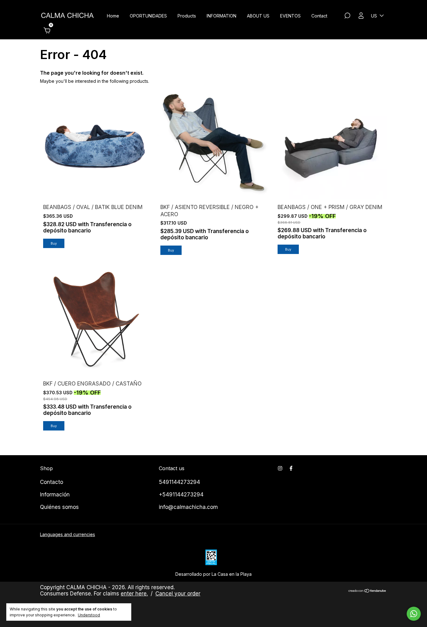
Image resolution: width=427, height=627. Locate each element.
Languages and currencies (67, 534)
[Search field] (347, 16)
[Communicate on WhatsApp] (414, 614)
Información (55, 494)
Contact (319, 15)
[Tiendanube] (367, 591)
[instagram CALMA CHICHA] (280, 468)
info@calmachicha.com (188, 507)
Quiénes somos (59, 507)
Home (113, 15)
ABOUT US (258, 15)
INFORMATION (221, 15)
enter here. (134, 593)
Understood (89, 615)
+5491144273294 (181, 494)
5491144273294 (179, 482)
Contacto (51, 482)
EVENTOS (290, 15)
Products (187, 15)
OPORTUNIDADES (148, 15)
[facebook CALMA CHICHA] (291, 468)
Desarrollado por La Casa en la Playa (213, 574)
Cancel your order (177, 593)
